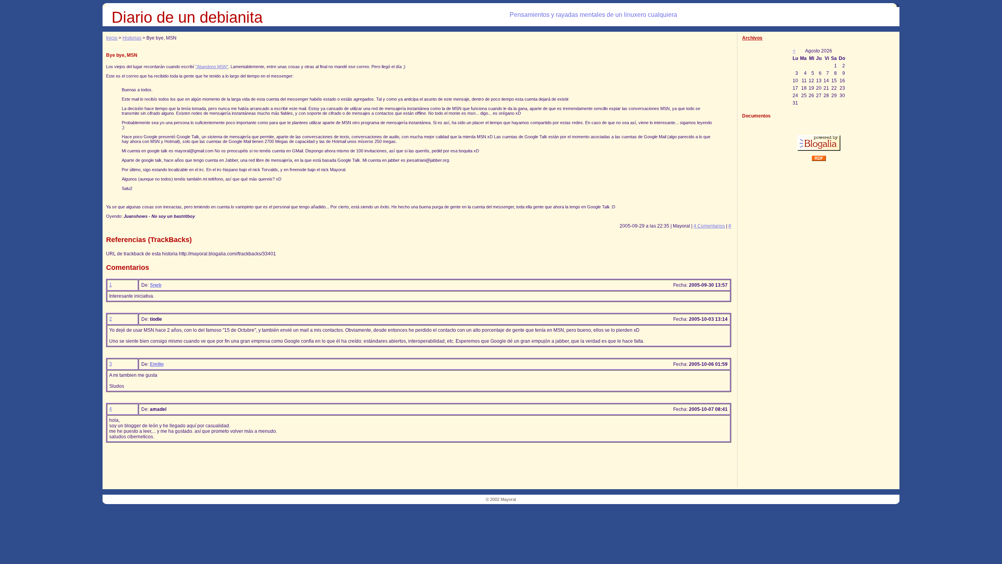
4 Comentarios (709, 226)
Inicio (111, 38)
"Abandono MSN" (211, 66)
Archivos (752, 38)
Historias (132, 38)
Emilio (157, 364)
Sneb (155, 285)
